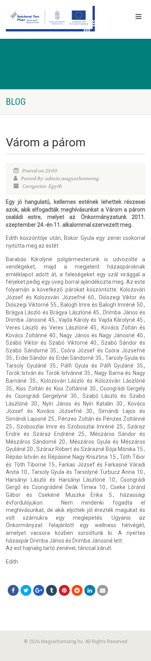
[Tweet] (26, 590)
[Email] (102, 590)
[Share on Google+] (38, 590)
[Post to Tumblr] (51, 590)
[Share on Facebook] (13, 590)
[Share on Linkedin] (89, 590)
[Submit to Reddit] (77, 590)
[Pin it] (64, 590)
